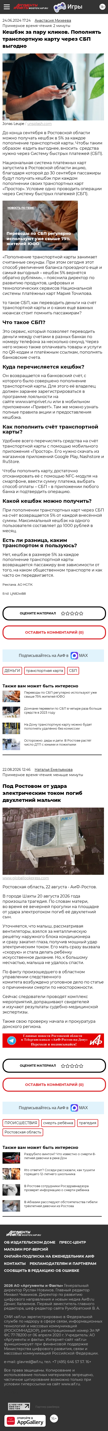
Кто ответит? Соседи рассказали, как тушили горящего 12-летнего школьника (59, 1172)
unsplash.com (39, 123)
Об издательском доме (29, 1242)
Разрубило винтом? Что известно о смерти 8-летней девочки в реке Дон (60, 1156)
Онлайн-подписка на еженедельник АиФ (49, 1256)
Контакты (15, 1263)
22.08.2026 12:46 (17, 769)
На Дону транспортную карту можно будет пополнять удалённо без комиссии (58, 726)
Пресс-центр (72, 1242)
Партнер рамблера (47, 1406)
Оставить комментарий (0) (54, 632)
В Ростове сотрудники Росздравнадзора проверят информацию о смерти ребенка (56, 1188)
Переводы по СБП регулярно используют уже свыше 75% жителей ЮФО (60, 694)
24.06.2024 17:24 (17, 20)
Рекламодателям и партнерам (63, 1263)
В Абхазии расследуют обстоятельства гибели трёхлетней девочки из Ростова (60, 1204)
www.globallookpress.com (26, 878)
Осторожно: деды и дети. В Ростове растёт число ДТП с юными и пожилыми (57, 742)
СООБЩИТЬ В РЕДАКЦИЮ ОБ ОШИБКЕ (41, 1270)
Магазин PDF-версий (26, 1249)
